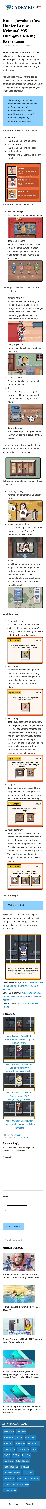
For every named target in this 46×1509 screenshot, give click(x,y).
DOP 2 (7, 1455)
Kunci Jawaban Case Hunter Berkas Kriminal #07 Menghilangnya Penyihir (19, 1096)
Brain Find (30, 1437)
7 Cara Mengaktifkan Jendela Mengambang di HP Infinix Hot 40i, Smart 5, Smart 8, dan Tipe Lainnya (21, 1374)
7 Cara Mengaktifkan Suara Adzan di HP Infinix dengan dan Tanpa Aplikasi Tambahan (22, 1409)
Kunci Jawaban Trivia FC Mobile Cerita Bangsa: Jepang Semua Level (21, 1276)
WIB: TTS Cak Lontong (28, 1478)
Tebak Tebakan (11, 1467)
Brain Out (8, 1443)
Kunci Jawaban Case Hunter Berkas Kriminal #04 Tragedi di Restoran (23, 986)
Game (17, 1135)
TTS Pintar (28, 1473)
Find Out (26, 1455)
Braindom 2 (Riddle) (13, 1437)
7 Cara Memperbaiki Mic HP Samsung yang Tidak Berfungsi (22, 1340)
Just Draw (8, 1461)
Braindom (21, 1432)
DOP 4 (16, 1455)
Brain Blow (9, 1432)
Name (6, 1196)
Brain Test (20, 1443)
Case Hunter (22, 1137)
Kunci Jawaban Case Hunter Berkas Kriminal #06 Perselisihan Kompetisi (22, 996)
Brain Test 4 (23, 1449)
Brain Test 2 (33, 1443)
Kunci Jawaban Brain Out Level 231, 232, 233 (21, 1308)
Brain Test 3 (9, 1449)
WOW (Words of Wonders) (16, 1484)
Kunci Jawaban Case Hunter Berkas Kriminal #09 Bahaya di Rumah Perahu (19, 1039)
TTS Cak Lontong (12, 1473)
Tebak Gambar (23, 1461)
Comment (7, 1157)
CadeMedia (23, 7)
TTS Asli (25, 1467)
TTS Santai (9, 1478)
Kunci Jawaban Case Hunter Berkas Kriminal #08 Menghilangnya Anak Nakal (19, 1068)
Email (6, 1210)
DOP (34, 1449)
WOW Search (10, 1490)
